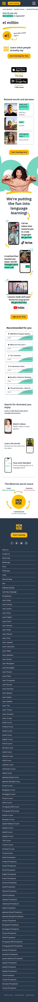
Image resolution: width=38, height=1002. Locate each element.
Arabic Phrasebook (8, 857)
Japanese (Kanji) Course (10, 777)
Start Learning (14, 3)
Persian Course (7, 798)
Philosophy (6, 571)
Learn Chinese (7, 604)
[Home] (6, 49)
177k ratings (19, 76)
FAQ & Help (6, 558)
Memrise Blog (7, 579)
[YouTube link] (21, 543)
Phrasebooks (6, 596)
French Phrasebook (9, 878)
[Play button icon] (10, 109)
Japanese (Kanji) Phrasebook (12, 912)
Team (4, 575)
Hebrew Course (7, 756)
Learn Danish (7, 609)
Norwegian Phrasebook (10, 929)
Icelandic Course (7, 765)
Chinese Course (7, 727)
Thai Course (6, 840)
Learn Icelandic (7, 642)
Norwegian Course (8, 794)
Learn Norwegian (8, 668)
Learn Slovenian (7, 689)
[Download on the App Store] (19, 69)
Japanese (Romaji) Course (11, 781)
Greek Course (7, 752)
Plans (4, 567)
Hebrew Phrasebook (9, 891)
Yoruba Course (7, 853)
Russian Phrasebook (9, 950)
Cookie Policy (30, 995)
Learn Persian (7, 672)
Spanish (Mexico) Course (10, 824)
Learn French (6, 621)
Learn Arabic (6, 600)
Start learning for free (19, 56)
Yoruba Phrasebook (9, 988)
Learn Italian (6, 651)
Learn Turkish (7, 710)
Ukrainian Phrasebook (10, 984)
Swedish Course (7, 836)
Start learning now (19, 152)
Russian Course (7, 815)
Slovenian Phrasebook (10, 954)
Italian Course (7, 773)
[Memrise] (4, 3)
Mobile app (6, 562)
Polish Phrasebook (8, 937)
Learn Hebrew (7, 634)
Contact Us (6, 554)
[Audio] (7, 35)
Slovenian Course (8, 819)
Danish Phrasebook (9, 866)
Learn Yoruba (7, 718)
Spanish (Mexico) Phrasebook (12, 959)
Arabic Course (7, 722)
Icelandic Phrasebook (9, 900)
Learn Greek (6, 630)
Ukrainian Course (8, 849)
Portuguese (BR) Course (10, 807)
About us (5, 550)
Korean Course (7, 786)
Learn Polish (6, 676)
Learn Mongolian (8, 663)
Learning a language (9, 592)
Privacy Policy (19, 995)
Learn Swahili (6, 697)
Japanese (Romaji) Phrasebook (12, 916)
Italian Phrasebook (8, 908)
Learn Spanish (7, 9)
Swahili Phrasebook (9, 967)
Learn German (7, 626)
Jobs (3, 583)
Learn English (7, 617)
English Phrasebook (9, 874)
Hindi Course (6, 760)
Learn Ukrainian (7, 714)
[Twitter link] (16, 543)
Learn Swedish (7, 701)
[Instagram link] (26, 543)
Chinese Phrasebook (9, 862)
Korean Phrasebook (9, 921)
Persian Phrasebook (9, 933)
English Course (7, 739)
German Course (7, 748)
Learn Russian (7, 685)
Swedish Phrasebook (9, 971)
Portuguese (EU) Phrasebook (12, 946)
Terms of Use (8, 995)
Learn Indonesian (8, 647)
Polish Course (7, 803)
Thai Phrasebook (8, 975)
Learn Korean (7, 659)
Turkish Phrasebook (9, 980)
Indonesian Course (8, 769)
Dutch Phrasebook (8, 870)
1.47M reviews (19, 87)
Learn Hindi (6, 638)
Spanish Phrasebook (9, 963)
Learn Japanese (7, 655)
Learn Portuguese (8, 680)
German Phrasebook (9, 883)
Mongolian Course (8, 790)
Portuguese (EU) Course (10, 811)
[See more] (34, 3)
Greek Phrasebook (8, 887)
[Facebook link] (11, 543)
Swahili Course (7, 832)
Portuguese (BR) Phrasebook (12, 942)
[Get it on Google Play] (19, 81)
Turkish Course (7, 845)
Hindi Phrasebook (8, 895)
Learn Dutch (6, 613)
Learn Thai (6, 706)
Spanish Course (19, 9)
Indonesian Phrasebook (10, 904)
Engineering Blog (8, 588)
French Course (7, 744)
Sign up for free (19, 317)
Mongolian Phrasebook (10, 925)
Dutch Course (7, 735)
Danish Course (7, 731)
